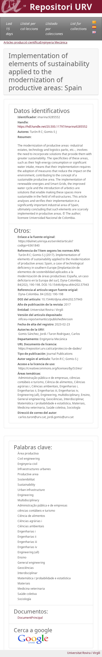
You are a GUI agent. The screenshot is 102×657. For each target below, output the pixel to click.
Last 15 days (9, 28)
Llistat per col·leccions (29, 26)
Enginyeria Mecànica (53, 42)
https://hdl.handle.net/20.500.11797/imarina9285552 (52, 127)
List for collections (78, 26)
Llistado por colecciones (54, 28)
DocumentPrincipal (30, 618)
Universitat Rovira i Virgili (83, 653)
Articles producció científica (22, 42)
